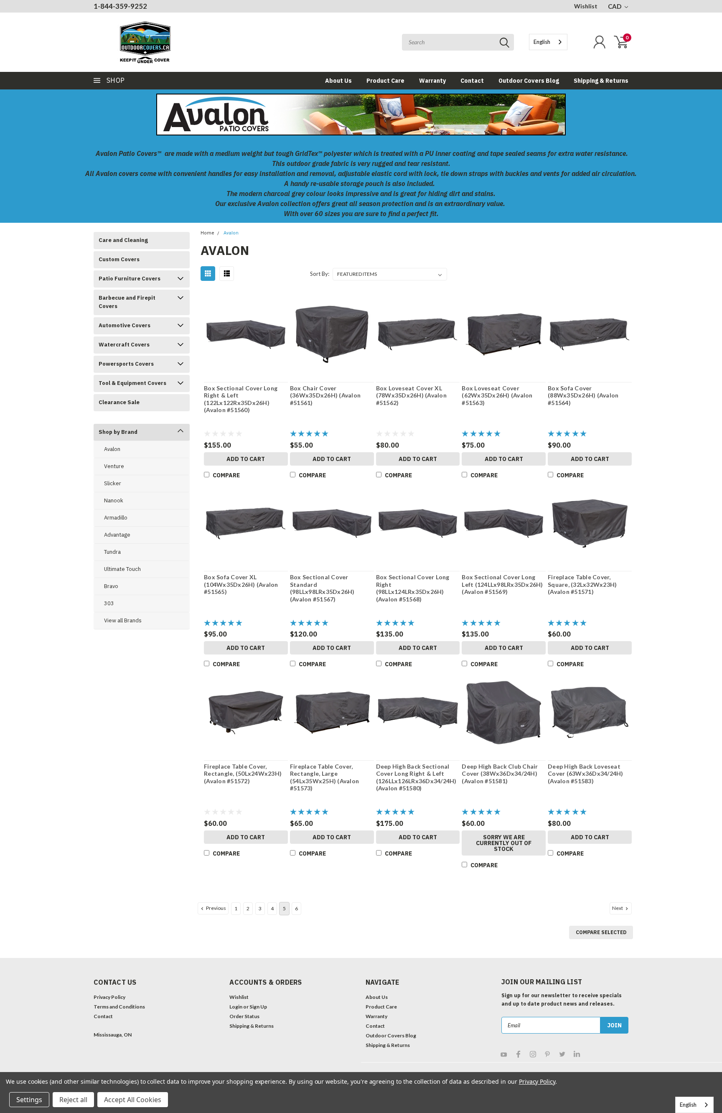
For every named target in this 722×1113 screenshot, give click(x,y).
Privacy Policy (109, 997)
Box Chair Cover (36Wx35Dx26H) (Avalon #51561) (325, 395)
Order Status (244, 1016)
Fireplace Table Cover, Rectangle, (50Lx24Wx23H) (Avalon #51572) (243, 773)
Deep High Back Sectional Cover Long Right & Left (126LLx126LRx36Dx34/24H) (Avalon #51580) (416, 777)
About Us (338, 80)
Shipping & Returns (601, 80)
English (542, 41)
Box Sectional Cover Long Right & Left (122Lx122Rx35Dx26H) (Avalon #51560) (240, 399)
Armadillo (115, 517)
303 (109, 603)
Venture (114, 466)
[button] (125, 1058)
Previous (215, 908)
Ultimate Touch (122, 569)
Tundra (112, 551)
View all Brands (123, 620)
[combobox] (548, 42)
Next (618, 908)
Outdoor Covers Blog (528, 80)
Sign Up (258, 1006)
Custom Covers (119, 259)
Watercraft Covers (124, 344)
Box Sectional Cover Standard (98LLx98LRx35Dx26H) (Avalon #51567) (322, 588)
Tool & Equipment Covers (132, 383)
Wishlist (585, 6)
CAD (615, 6)
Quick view (246, 335)
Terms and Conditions (119, 1006)
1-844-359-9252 (120, 6)
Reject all (73, 1099)
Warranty (432, 80)
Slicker (112, 483)
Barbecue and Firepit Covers (127, 302)
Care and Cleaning (123, 240)
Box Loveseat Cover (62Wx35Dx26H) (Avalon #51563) (497, 395)
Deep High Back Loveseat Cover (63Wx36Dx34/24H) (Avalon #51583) (585, 773)
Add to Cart (245, 459)
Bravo (111, 586)
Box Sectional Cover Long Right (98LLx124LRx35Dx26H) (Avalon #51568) (413, 588)
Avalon (112, 449)
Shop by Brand (118, 432)
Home (207, 233)
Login (235, 1006)
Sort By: (319, 273)
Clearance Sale (119, 402)
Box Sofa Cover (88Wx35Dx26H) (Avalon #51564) (583, 395)
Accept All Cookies (132, 1099)
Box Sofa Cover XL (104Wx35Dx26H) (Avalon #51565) (241, 584)
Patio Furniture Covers (129, 278)
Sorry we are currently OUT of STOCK (503, 843)
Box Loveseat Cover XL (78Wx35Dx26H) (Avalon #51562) (411, 395)
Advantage (117, 534)
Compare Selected (601, 932)
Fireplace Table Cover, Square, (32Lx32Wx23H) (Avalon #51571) (582, 584)
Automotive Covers (124, 325)
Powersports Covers (126, 363)
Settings (29, 1099)
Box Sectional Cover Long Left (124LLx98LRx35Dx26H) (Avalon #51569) (502, 584)
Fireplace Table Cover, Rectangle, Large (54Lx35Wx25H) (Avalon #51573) (324, 777)
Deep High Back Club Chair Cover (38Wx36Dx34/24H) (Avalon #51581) (500, 773)
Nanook (113, 500)
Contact (472, 80)
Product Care (385, 80)
